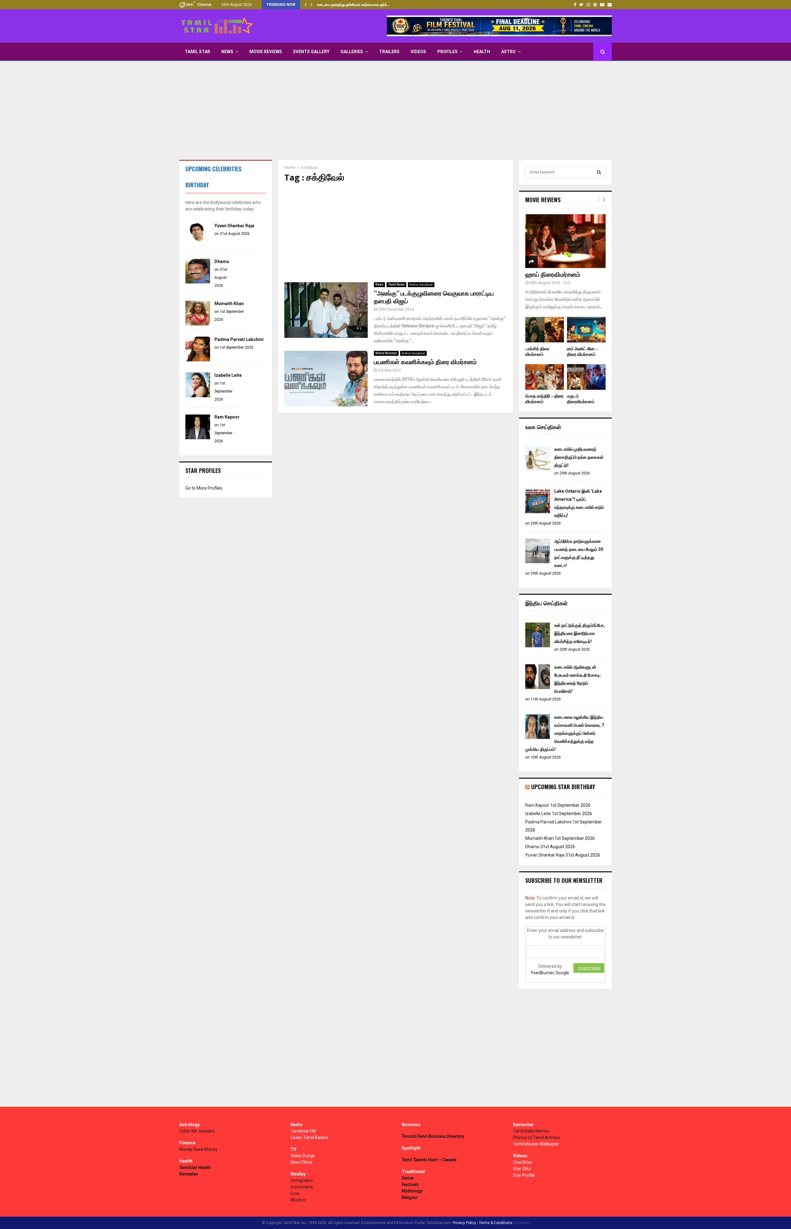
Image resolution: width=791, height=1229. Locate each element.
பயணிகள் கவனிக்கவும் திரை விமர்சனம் (425, 362)
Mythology (412, 1191)
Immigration (301, 1180)
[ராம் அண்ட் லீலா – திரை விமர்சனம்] (586, 329)
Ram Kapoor (227, 417)
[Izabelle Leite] (197, 395)
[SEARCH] (599, 172)
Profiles (447, 51)
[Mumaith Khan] (197, 323)
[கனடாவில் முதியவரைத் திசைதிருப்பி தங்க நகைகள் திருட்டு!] (537, 469)
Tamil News (396, 284)
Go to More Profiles (203, 488)
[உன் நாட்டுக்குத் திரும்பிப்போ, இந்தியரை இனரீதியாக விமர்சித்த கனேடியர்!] (537, 645)
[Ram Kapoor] (197, 437)
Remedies (188, 1174)
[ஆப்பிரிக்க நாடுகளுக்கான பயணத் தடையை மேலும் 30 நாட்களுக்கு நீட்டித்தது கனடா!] (537, 561)
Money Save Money (198, 1149)
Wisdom (298, 1199)
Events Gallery (311, 51)
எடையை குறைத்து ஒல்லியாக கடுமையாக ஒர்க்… (353, 5)
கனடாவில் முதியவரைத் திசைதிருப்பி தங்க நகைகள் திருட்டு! (578, 457)
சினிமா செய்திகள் (421, 284)
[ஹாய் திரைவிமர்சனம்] (565, 241)
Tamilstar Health (195, 1167)
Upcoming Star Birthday (563, 787)
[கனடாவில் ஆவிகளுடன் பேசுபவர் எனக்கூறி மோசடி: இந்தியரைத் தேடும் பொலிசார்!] (537, 687)
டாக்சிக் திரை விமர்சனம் (537, 351)
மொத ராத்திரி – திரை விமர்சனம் (544, 399)
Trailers (389, 51)
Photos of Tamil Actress (536, 1137)
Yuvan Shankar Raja (234, 225)
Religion (410, 1197)
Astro (508, 51)
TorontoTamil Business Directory (433, 1136)
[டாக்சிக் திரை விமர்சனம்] (544, 329)
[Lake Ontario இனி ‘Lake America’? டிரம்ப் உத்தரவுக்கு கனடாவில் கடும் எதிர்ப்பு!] (537, 511)
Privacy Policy (464, 1223)
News (227, 51)
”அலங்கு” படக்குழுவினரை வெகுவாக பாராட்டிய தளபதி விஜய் (434, 297)
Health (482, 51)
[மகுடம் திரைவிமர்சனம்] (586, 377)
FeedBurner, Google (550, 972)
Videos (418, 51)
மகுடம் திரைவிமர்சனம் (580, 399)
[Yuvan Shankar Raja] (197, 246)
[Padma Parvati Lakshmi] (197, 359)
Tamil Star (197, 51)
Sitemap (522, 1223)
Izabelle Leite (228, 375)
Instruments (301, 1186)
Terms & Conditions (495, 1223)
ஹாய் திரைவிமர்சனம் (552, 275)
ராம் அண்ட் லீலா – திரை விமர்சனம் (582, 351)
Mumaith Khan (229, 303)
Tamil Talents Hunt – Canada (429, 1159)
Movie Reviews (265, 51)
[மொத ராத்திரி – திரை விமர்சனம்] (544, 377)
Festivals (410, 1184)
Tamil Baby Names (531, 1131)
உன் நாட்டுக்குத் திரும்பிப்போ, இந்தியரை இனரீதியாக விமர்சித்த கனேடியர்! (579, 633)
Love (294, 1193)
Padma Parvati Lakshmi (239, 339)
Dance (407, 1178)
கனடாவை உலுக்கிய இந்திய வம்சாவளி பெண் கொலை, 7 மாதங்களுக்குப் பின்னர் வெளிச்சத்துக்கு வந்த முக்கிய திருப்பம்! (564, 733)
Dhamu (221, 261)
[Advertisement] (395, 110)
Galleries (352, 51)
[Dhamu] (197, 281)
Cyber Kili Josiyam (196, 1131)
